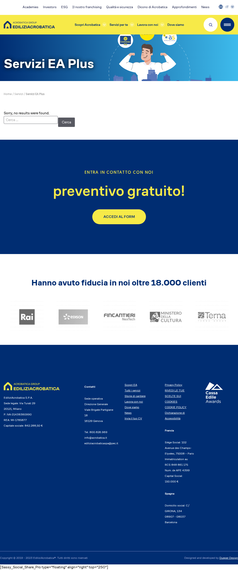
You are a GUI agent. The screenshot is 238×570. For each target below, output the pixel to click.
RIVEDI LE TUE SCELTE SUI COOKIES (175, 396)
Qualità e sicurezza (119, 7)
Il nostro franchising (87, 7)
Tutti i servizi (132, 390)
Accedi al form (119, 216)
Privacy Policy (173, 385)
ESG (64, 7)
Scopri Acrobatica (87, 25)
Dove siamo (175, 25)
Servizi (18, 94)
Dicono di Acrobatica (152, 7)
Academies (30, 7)
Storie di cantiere (135, 396)
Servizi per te (118, 25)
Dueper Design (228, 558)
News (205, 7)
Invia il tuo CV (133, 418)
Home (8, 94)
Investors (49, 7)
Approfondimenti (184, 7)
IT (227, 7)
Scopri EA (131, 385)
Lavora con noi (147, 25)
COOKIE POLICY (175, 407)
